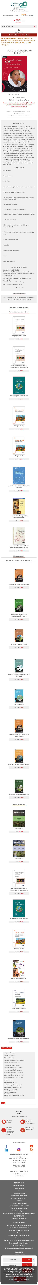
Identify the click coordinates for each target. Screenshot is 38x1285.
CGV (19, 1190)
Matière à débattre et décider (21, 111)
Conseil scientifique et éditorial (19, 1206)
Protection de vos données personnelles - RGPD (19, 1213)
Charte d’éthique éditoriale (19, 1208)
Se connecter (19, 32)
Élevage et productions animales (19, 1230)
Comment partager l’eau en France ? (19, 764)
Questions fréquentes (19, 1211)
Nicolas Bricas (7, 103)
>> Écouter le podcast (9, 275)
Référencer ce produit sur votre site (19, 116)
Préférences (13, 1279)
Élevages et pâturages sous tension (19, 794)
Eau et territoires (19, 704)
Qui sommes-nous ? (19, 1185)
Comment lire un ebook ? (19, 1203)
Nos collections (19, 1188)
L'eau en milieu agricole (19, 1008)
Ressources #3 (19, 828)
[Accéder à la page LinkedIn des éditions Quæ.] (6, 1150)
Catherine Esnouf (27, 105)
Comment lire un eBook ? (10, 1092)
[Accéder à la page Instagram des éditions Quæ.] (19, 1150)
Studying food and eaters (19, 335)
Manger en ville (19, 456)
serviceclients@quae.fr (19, 1157)
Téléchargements (19, 1193)
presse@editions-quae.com (19, 1174)
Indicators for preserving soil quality (19, 584)
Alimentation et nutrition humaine (19, 1228)
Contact (17, 15)
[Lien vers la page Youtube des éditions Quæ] (31, 1146)
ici (21, 284)
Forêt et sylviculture (19, 1233)
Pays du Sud (19, 1238)
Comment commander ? (19, 1196)
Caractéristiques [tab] (6, 1047)
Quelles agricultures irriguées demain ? (19, 1038)
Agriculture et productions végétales (19, 1225)
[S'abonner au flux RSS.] (31, 1150)
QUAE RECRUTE (19, 1216)
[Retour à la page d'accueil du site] (19, 4)
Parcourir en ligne (14, 94)
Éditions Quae (12, 1055)
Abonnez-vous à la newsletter (18, 21)
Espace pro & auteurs (8, 15)
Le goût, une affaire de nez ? (19, 978)
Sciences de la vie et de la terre (19, 1243)
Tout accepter (25, 1279)
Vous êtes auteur (19, 1255)
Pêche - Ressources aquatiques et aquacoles (19, 1240)
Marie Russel (31, 103)
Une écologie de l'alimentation (19, 395)
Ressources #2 (19, 858)
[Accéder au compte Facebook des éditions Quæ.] (6, 1146)
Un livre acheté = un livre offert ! (19, 35)
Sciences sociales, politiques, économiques (19, 1248)
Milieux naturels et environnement (19, 1235)
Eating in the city (19, 426)
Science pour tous (19, 1245)
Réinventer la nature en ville (19, 644)
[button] (19, 293)
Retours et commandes (19, 1218)
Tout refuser (19, 1281)
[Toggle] (24, 21)
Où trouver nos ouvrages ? (19, 1198)
